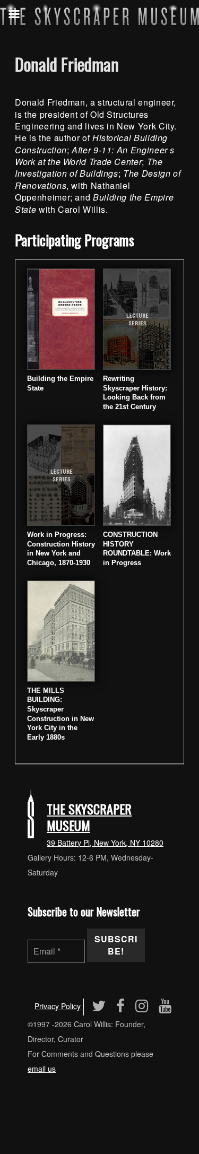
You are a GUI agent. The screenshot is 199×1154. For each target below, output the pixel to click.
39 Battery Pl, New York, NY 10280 (105, 842)
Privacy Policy (57, 1006)
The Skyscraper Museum (89, 817)
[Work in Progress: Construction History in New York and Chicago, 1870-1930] (61, 474)
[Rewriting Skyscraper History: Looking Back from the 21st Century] (137, 318)
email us (42, 1068)
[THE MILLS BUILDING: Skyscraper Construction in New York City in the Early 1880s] (61, 629)
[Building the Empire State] (61, 318)
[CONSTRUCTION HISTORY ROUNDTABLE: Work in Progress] (137, 474)
